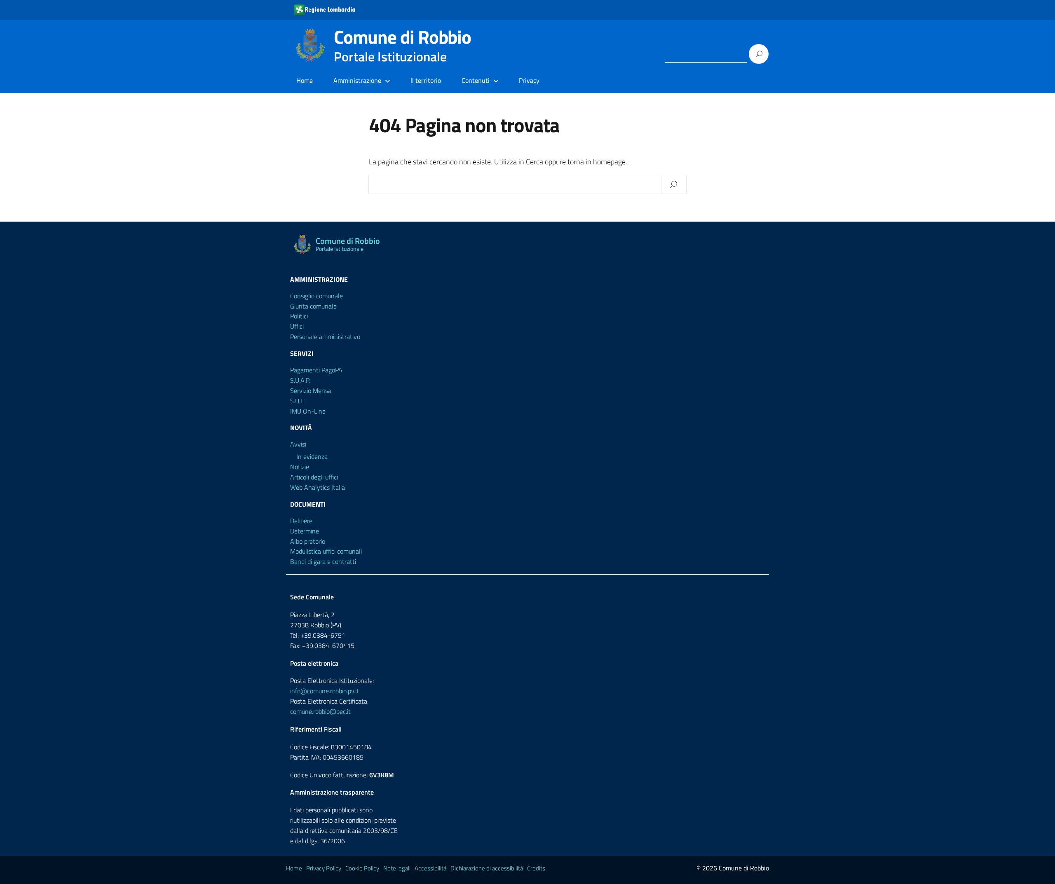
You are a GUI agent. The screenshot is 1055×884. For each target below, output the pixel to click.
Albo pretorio (307, 541)
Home (304, 80)
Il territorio (425, 80)
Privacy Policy (323, 868)
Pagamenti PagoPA (316, 370)
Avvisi (298, 444)
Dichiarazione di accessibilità (486, 868)
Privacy (529, 80)
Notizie (299, 467)
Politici (299, 316)
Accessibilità (430, 868)
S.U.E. (297, 401)
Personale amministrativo (325, 336)
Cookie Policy (362, 868)
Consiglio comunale (316, 296)
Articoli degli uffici (314, 477)
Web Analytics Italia (317, 487)
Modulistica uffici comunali (326, 551)
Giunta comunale (313, 306)
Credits (536, 868)
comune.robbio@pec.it (320, 711)
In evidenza (312, 456)
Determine (304, 531)
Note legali (396, 868)
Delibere (301, 521)
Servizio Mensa (310, 390)
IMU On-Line (308, 411)
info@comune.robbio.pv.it (324, 691)
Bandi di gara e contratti (323, 561)
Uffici (297, 326)
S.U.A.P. (300, 380)
